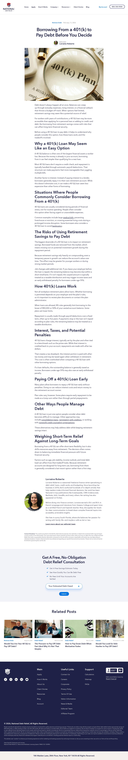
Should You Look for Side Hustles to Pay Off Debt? (107, 645)
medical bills (68, 217)
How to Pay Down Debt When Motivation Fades (78, 645)
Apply (39, 674)
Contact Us (65, 674)
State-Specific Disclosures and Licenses (14, 742)
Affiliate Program (68, 714)
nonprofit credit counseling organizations (56, 422)
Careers (64, 679)
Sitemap (88, 679)
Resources (41, 694)
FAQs (87, 684)
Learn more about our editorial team (60, 524)
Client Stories (42, 689)
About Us (41, 684)
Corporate (65, 684)
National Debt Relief (9, 7)
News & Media (66, 704)
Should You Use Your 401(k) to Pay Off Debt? (17, 645)
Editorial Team (67, 709)
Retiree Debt (57, 23)
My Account (103, 7)
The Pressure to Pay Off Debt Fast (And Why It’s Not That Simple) (48, 646)
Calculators (89, 674)
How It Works (42, 679)
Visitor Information (68, 699)
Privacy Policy (66, 689)
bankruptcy (57, 226)
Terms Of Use (66, 694)
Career (98, 640)
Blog (39, 699)
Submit (64, 594)
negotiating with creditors (70, 420)
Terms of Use (104, 738)
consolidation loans (49, 420)
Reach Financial (111, 679)
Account (40, 704)
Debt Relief (39, 640)
